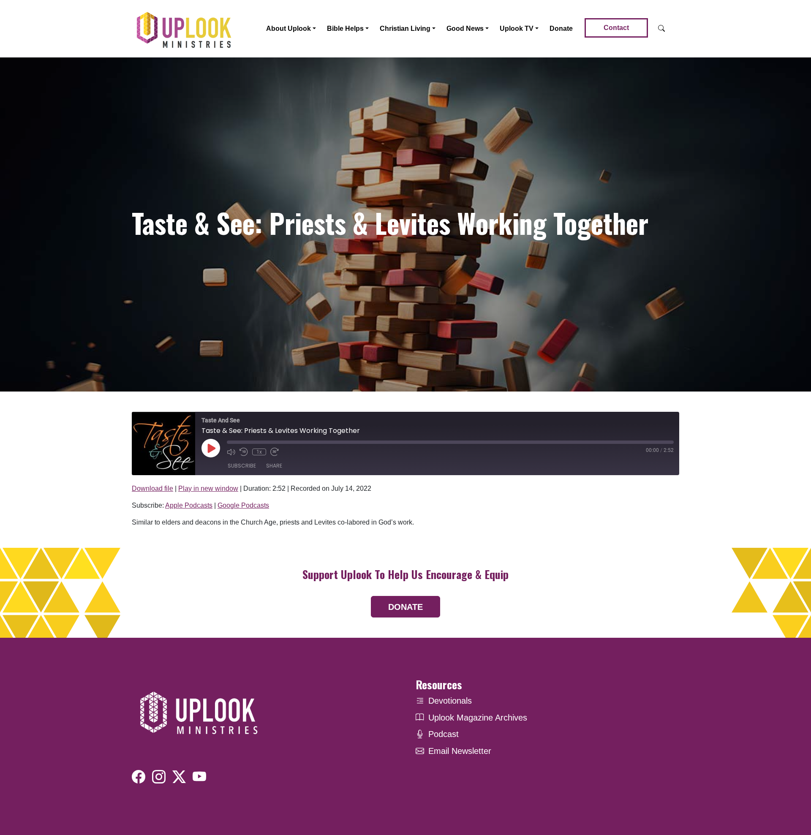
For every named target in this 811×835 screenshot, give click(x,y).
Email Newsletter (459, 751)
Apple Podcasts (188, 505)
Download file (152, 488)
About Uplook (288, 28)
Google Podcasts (243, 505)
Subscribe (242, 465)
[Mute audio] (231, 452)
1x (259, 452)
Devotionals (450, 700)
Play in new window (208, 488)
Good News (465, 28)
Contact (616, 27)
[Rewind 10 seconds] (243, 452)
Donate (561, 28)
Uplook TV (516, 28)
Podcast (443, 734)
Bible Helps (345, 28)
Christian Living (405, 28)
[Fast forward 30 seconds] (274, 452)
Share (274, 465)
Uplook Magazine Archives (477, 717)
